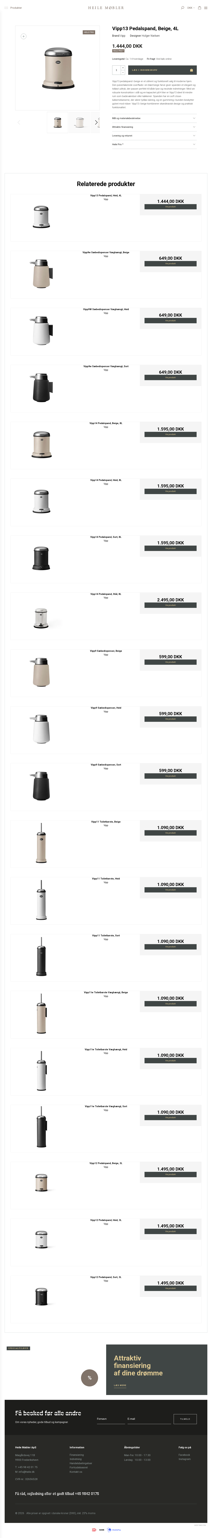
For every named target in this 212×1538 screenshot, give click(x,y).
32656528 (31, 1479)
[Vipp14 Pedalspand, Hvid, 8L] (41, 501)
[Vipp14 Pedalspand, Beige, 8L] (41, 444)
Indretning (76, 1459)
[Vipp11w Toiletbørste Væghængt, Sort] (41, 1128)
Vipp (122, 35)
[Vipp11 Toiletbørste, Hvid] (41, 900)
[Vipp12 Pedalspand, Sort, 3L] (41, 1298)
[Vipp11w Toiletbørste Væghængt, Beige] (41, 1014)
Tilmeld (185, 1419)
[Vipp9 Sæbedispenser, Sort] (41, 786)
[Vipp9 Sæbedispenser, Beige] (41, 672)
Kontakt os (76, 1471)
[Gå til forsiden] (106, 8)
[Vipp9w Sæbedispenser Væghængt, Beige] (41, 274)
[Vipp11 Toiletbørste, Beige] (41, 843)
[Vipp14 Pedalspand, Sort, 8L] (41, 558)
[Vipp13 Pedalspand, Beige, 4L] (57, 68)
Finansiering (77, 1454)
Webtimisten (194, 1525)
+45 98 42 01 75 (28, 1467)
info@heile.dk (26, 1471)
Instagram (185, 1459)
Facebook (184, 1454)
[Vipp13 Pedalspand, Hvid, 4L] (41, 217)
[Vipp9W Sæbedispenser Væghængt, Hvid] (41, 330)
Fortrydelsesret (79, 1467)
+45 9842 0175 (87, 1494)
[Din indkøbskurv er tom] (199, 8)
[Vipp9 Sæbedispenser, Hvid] (41, 729)
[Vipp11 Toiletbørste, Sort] (41, 957)
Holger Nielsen (151, 35)
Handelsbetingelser (81, 1463)
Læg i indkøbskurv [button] (145, 70)
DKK (189, 7)
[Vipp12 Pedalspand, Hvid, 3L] (41, 1241)
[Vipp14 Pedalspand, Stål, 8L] (41, 615)
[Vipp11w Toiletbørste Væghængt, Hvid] (41, 1071)
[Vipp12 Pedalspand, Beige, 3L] (41, 1184)
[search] (185, 8)
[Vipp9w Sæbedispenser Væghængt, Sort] (41, 387)
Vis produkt (170, 206)
